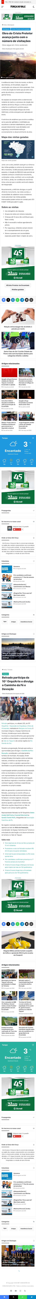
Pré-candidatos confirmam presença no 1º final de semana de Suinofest (24, 577)
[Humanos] (7, 569)
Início (5, 25)
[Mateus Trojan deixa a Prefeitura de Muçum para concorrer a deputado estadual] (9, 416)
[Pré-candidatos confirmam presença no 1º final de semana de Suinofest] (7, 578)
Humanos (17, 566)
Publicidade (18, 245)
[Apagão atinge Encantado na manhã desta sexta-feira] (27, 394)
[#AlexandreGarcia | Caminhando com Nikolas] (7, 587)
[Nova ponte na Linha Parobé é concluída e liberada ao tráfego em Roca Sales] (27, 372)
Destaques (11, 25)
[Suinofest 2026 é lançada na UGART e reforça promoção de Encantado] (9, 394)
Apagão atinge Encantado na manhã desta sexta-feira (26, 402)
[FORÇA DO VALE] (18, 6)
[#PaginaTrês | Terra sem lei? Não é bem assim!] (7, 596)
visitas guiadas (18, 289)
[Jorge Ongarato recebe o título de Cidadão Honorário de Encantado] (27, 416)
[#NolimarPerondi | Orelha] (7, 604)
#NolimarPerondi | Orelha (22, 602)
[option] (18, 649)
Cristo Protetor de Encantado (21, 29)
